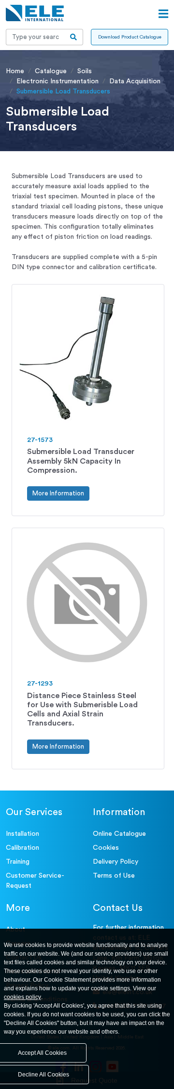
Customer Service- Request (35, 880)
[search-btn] (73, 37)
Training (17, 861)
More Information (58, 493)
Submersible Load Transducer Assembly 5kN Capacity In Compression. (80, 461)
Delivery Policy (115, 861)
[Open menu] (163, 14)
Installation (22, 833)
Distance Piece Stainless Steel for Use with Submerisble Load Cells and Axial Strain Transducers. (82, 709)
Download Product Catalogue (129, 37)
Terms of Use (114, 875)
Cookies (106, 847)
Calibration (22, 847)
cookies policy (22, 997)
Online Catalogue (119, 833)
